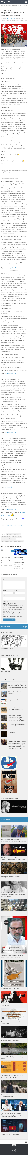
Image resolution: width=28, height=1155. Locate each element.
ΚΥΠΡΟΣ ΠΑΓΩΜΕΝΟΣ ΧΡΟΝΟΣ (10, 988)
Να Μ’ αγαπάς (5, 1005)
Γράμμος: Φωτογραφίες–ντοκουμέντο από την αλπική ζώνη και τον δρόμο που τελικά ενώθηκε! (17, 685)
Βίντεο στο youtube (9, 267)
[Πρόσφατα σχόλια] (14, 679)
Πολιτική (18, 5)
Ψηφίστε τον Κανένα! (13, 700)
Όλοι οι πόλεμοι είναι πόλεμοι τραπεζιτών (12, 913)
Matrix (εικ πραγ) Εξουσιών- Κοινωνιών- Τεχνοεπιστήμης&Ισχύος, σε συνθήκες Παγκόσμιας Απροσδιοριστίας (11, 1114)
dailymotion (7, 487)
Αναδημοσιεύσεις (6, 5)
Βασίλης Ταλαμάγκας (16, 536)
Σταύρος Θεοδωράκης (18, 541)
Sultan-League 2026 (7, 648)
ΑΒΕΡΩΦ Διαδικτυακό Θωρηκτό (12, 525)
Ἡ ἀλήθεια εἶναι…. (13, 732)
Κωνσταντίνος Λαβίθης (6, 538)
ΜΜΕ (13, 5)
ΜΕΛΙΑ (14, 538)
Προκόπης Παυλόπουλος (7, 541)
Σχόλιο (5, 579)
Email (16, 590)
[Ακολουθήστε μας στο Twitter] (23, 627)
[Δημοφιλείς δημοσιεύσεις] (5, 679)
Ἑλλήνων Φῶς (6, 2)
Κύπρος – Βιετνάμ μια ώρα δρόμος (10, 1134)
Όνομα (5, 590)
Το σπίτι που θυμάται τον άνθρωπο (10, 1040)
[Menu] (26, 2)
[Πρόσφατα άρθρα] (22, 679)
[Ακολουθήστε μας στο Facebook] (26, 627)
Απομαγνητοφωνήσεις (6, 536)
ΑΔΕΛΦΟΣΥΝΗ (5, 671)
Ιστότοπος (5, 595)
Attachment (6, 601)
